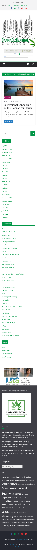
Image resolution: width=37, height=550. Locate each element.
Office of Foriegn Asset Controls (12, 306)
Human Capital (6, 277)
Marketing (5, 303)
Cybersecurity (6, 261)
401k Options (6, 235)
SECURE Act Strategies (9, 323)
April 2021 (5, 188)
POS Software (6, 310)
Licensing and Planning (9, 297)
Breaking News (6, 245)
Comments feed (7, 354)
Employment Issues (8, 268)
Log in (4, 347)
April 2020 (5, 217)
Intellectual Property (8, 287)
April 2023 (5, 185)
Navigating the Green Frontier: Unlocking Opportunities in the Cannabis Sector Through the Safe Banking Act (17, 444)
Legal (3, 293)
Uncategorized (6, 332)
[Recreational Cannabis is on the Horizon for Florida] (18, 88)
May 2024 (5, 172)
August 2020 (6, 204)
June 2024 (5, 169)
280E (3, 229)
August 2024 (6, 162)
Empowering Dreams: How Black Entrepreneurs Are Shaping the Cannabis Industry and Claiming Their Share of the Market (18, 435)
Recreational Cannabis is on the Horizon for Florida (18, 106)
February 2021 (6, 194)
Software (4, 326)
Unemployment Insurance (10, 336)
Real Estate (5, 313)
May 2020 (5, 214)
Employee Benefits (8, 264)
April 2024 (5, 175)
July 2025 (4, 146)
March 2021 (5, 191)
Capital (4, 251)
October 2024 (6, 156)
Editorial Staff (18, 101)
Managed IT (5, 300)
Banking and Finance (8, 242)
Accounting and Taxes (9, 238)
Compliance (5, 258)
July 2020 (4, 207)
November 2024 (7, 152)
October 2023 (6, 182)
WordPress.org (6, 357)
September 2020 (7, 201)
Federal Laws (6, 271)
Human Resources (8, 280)
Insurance (5, 284)
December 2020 (7, 198)
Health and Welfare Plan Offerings (13, 274)
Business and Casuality (9, 248)
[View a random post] (33, 64)
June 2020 (5, 211)
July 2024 (4, 165)
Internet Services (7, 290)
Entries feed (6, 350)
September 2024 (7, 159)
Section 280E (6, 319)
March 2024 (5, 178)
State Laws (7, 97)
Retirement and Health (9, 316)
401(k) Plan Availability (9, 232)
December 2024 (7, 149)
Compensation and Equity (10, 255)
